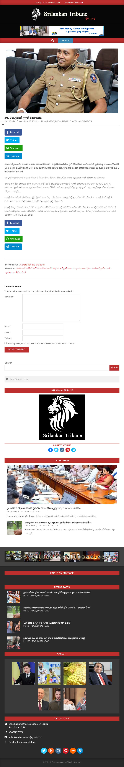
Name (8, 326)
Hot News (49, 121)
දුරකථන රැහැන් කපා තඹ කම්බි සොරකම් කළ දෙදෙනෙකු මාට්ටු (54, 638)
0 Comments (85, 121)
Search (8, 362)
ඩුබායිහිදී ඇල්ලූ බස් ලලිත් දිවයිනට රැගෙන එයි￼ (46, 622)
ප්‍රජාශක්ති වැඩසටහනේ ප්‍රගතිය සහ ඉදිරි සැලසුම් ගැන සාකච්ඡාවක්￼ (44, 508)
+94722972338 (16, 732)
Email (8, 332)
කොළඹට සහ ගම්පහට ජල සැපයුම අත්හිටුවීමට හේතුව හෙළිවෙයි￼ (58, 522)
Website (8, 338)
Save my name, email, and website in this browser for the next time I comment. (42, 343)
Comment (9, 297)
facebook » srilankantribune (22, 742)
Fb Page (65, 41)
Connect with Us (62, 445)
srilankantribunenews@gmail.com (25, 737)
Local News (61, 121)
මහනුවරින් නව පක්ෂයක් (32, 264)
